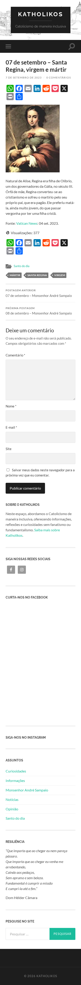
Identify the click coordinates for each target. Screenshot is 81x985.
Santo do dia (21, 266)
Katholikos (40, 14)
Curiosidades (16, 771)
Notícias (12, 799)
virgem (59, 275)
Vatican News (26, 223)
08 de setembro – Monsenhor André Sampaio (39, 311)
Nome (11, 406)
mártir (15, 275)
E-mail (11, 427)
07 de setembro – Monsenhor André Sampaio (39, 293)
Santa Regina (37, 275)
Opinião (12, 809)
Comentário (15, 355)
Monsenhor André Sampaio (27, 790)
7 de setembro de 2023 (24, 77)
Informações (15, 780)
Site (8, 449)
